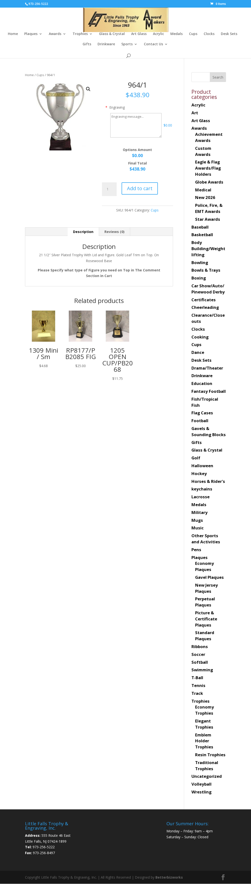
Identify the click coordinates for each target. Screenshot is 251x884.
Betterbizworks (168, 877)
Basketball (202, 234)
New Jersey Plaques (206, 588)
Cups (193, 34)
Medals (176, 34)
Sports (127, 44)
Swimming (202, 670)
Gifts (87, 44)
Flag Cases (202, 413)
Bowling (199, 262)
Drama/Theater (207, 368)
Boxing (198, 278)
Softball (199, 662)
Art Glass (139, 34)
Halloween (202, 465)
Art (194, 113)
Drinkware (106, 44)
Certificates (203, 299)
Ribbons (199, 646)
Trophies (80, 34)
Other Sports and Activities (205, 539)
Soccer (198, 654)
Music (197, 528)
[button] (88, 89)
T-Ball (197, 677)
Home (13, 34)
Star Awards (207, 219)
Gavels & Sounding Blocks (208, 431)
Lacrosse (200, 497)
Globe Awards (209, 182)
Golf (195, 458)
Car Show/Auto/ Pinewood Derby (208, 289)
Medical (203, 190)
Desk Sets (229, 34)
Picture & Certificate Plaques (206, 619)
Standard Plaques (204, 635)
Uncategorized (206, 776)
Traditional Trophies (206, 765)
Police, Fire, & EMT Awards (209, 208)
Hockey (199, 473)
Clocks (209, 34)
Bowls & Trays (205, 270)
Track (197, 693)
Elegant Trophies (204, 724)
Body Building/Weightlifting (208, 248)
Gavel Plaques (209, 577)
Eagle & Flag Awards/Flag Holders (208, 168)
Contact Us (153, 44)
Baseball (200, 227)
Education (201, 383)
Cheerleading (205, 307)
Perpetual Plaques (205, 602)
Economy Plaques (204, 566)
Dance (197, 352)
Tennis (198, 685)
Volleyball (201, 784)
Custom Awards (203, 151)
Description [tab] (83, 231)
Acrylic (158, 34)
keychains (201, 489)
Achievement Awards (209, 137)
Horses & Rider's (208, 481)
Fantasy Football (208, 391)
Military (199, 512)
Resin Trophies (210, 754)
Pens (196, 549)
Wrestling (201, 792)
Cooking (200, 337)
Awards (55, 34)
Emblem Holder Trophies (204, 741)
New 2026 (205, 197)
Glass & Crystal (112, 34)
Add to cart (139, 188)
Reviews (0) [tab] (114, 231)
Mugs (197, 520)
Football (199, 420)
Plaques (31, 34)
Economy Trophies (204, 710)
